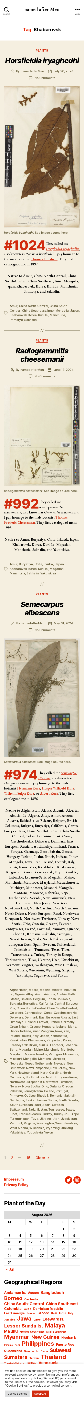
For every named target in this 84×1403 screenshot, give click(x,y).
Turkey (47, 1114)
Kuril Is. (43, 315)
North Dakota (34, 1077)
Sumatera (15, 1357)
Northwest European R (26, 1082)
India (62, 1313)
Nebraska (16, 1063)
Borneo (13, 1298)
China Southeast (34, 310)
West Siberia (19, 1128)
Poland (49, 1091)
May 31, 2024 (63, 623)
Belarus (26, 999)
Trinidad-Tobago (14, 1363)
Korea (32, 315)
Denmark (31, 1017)
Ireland (15, 1036)
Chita (38, 564)
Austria (61, 994)
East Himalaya (14, 1313)
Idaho (72, 1027)
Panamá (8, 1345)
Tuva (34, 1119)
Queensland (13, 1351)
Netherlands (44, 1063)
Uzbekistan (69, 1119)
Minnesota (70, 1054)
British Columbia (58, 999)
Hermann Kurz (28, 788)
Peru (17, 1345)
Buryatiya (26, 564)
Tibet (13, 1114)
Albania (45, 990)
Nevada (59, 1063)
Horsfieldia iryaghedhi (62, 248)
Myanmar (16, 1337)
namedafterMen (32, 71)
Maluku (11, 1331)
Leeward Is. (53, 1319)
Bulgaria (16, 1003)
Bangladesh (52, 1292)
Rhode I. (43, 1095)
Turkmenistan (20, 1119)
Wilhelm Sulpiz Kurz (19, 793)
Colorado (16, 1013)
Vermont (16, 1123)
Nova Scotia (31, 1086)
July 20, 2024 (63, 71)
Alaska (33, 990)
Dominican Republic (48, 1309)
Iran (66, 1031)
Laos (37, 1319)
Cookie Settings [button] (17, 1393)
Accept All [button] (40, 1393)
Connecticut (33, 1013)
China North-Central (33, 306)
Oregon (67, 1086)
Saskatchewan (36, 1100)
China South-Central (62, 1008)
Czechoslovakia (65, 1013)
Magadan (56, 569)
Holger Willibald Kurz (58, 788)
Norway (15, 1086)
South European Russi (25, 1105)
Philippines (38, 1343)
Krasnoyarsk (19, 1045)
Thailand (53, 1356)
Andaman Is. (15, 1292)
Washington (45, 1123)
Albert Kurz (49, 793)
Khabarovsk (18, 315)
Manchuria (57, 315)
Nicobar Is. (69, 1338)
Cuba (27, 1309)
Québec (29, 1095)
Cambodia (31, 1299)
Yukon (48, 1132)
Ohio (44, 1086)
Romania (56, 1095)
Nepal (29, 1063)
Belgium (39, 999)
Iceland (61, 1027)
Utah (55, 1119)
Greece (35, 1027)
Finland (30, 1022)
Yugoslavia (35, 1132)
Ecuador (31, 1313)
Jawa (24, 1318)
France (55, 1022)
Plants (42, 50)
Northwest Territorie (57, 1082)
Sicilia (52, 1100)
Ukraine (45, 1119)
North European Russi (61, 1077)
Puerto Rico (65, 1345)
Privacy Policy (16, 1185)
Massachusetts (36, 1054)
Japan (74, 310)
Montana (44, 1059)
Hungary (48, 1027)
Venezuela (49, 1362)
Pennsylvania (33, 1091)
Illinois (14, 1031)
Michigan (55, 1054)
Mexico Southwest (56, 1332)
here (64, 232)
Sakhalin (30, 320)
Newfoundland (28, 1073)
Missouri (16, 1059)
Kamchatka (59, 1036)
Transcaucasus (30, 1114)
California (46, 1003)
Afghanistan (18, 990)
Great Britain (19, 1027)
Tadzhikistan (38, 1109)
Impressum (14, 1179)
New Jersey (58, 1068)
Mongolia (29, 1059)
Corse (48, 1013)
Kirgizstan (54, 1040)
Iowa (58, 1031)
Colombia (13, 1308)
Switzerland (18, 1109)
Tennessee (56, 1109)
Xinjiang (67, 1128)
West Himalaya (66, 1123)
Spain (46, 1105)
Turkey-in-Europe (66, 1114)
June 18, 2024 (63, 370)
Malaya (55, 1325)
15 (28, 1158)
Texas (69, 1109)
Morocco (58, 1059)
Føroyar (42, 1022)
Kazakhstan (18, 1040)
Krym (33, 1045)
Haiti (54, 1313)
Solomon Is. (31, 1351)
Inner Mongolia (58, 310)
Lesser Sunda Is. (23, 1326)
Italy (35, 1036)
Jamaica (9, 1319)
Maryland (16, 1054)
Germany (67, 1022)
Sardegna (17, 1100)
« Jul (10, 1269)
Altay (29, 994)
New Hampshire (37, 1068)
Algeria (19, 994)
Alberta (57, 990)
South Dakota (68, 1100)
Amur (13, 306)
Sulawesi (60, 1350)
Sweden (58, 1105)
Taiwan (34, 1358)
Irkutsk (48, 564)
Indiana (25, 1031)
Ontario (55, 1086)
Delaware (16, 1017)
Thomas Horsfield (44, 259)
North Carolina (50, 1073)
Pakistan (16, 1091)
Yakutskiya (48, 573)
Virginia (29, 1123)
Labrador (56, 1045)
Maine (38, 1049)
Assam (33, 1293)
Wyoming (53, 1128)
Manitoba (67, 1049)
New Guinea (45, 1337)
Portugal (62, 1091)
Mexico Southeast (32, 1331)
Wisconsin (36, 1128)
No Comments (44, 78)
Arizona (49, 994)
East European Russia (54, 1017)
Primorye (16, 320)
